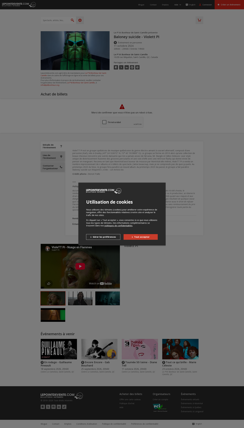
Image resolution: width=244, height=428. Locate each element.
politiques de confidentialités (118, 225)
